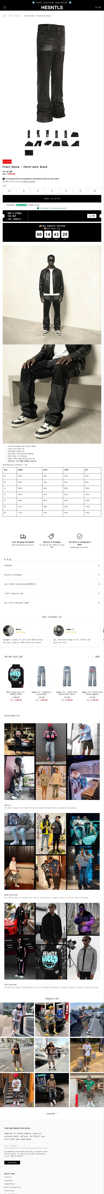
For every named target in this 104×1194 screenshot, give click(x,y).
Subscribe (12, 1163)
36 (66, 191)
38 (80, 191)
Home (4, 16)
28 (9, 191)
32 (38, 191)
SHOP (97, 657)
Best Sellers (15, 16)
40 (95, 191)
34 (52, 191)
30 (24, 191)
